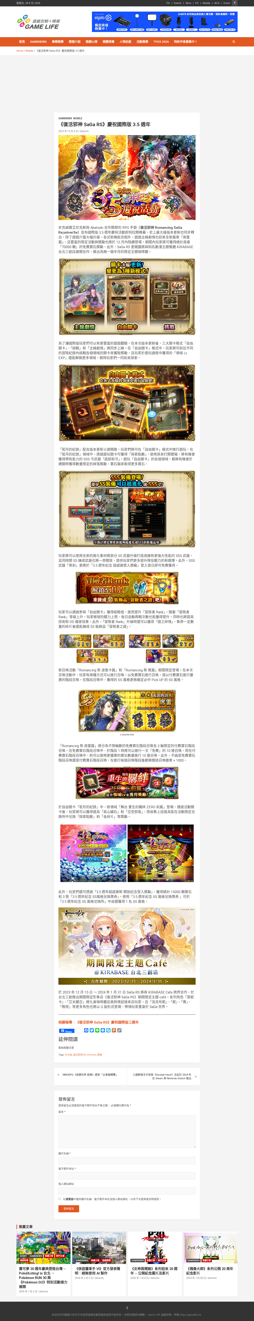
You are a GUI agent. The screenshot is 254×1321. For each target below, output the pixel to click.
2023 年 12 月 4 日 (68, 131)
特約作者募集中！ (185, 41)
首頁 (22, 41)
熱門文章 (60, 1256)
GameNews (38, 41)
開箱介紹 (75, 41)
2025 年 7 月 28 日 (196, 1278)
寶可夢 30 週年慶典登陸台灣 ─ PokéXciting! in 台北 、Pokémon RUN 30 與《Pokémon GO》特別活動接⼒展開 (43, 1278)
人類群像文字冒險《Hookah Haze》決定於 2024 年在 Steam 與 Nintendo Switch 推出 (162, 1076)
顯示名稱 (64, 1153)
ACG (217, 3)
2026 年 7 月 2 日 (28, 1291)
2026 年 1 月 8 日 (139, 1278)
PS (168, 3)
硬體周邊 (108, 41)
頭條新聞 (24, 1260)
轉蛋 (99, 1054)
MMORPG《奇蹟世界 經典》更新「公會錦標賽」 (90, 1074)
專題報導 (58, 41)
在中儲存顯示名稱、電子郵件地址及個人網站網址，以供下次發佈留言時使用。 (112, 1199)
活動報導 (142, 41)
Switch (177, 3)
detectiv (84, 131)
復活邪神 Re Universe (84, 1054)
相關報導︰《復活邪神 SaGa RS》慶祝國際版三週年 (98, 1022)
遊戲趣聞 (106, 1260)
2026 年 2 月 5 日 (84, 1278)
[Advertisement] (127, 81)
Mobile (206, 3)
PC (197, 3)
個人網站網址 (66, 1184)
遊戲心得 (91, 41)
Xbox (188, 3)
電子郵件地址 (67, 1168)
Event (227, 3)
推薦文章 (49, 1256)
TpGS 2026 (161, 41)
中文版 (68, 1054)
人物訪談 (125, 41)
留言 (61, 1111)
